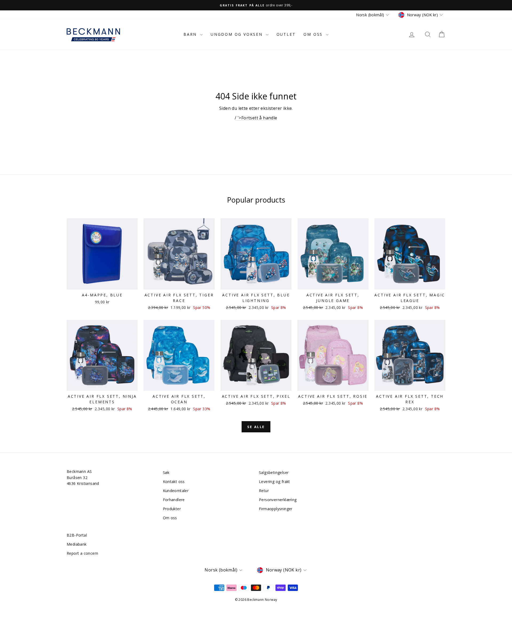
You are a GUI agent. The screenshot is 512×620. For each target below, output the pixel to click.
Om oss (314, 34)
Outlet (286, 34)
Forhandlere (174, 499)
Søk (166, 472)
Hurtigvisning (102, 283)
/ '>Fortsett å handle (256, 118)
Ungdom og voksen (238, 34)
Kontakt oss (174, 481)
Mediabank (77, 544)
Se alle (256, 426)
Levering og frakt (274, 481)
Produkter (172, 508)
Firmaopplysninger (276, 508)
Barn (191, 34)
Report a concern (82, 553)
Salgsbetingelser (274, 472)
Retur (264, 490)
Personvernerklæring (278, 499)
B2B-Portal (77, 535)
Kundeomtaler (176, 490)
